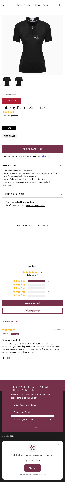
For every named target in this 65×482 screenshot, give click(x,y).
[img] (8, 329)
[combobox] (31, 420)
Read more (6, 185)
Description (9, 165)
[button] (8, 112)
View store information (35, 205)
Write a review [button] (32, 303)
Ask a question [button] (32, 310)
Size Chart (9, 136)
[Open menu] (6, 4)
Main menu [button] (8, 436)
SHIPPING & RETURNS (13, 194)
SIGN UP (32, 427)
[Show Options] (51, 420)
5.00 (40, 272)
